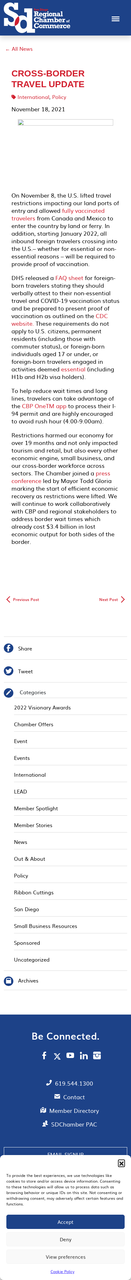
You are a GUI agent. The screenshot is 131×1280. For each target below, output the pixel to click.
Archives (28, 980)
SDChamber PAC (74, 1124)
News (20, 841)
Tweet (18, 671)
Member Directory (74, 1110)
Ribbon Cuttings (34, 892)
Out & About (29, 858)
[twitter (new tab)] (58, 1056)
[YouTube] (70, 1056)
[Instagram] (97, 1056)
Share (18, 649)
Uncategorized (32, 959)
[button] (121, 1163)
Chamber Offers (33, 724)
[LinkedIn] (84, 1056)
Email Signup (65, 1154)
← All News (19, 48)
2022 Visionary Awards (42, 707)
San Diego (26, 908)
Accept (65, 1221)
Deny (66, 1239)
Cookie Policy (62, 1271)
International (33, 97)
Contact (74, 1097)
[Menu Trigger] (115, 18)
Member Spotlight (36, 808)
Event (20, 740)
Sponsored (27, 942)
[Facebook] (44, 1056)
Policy (59, 97)
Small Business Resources (45, 925)
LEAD (20, 791)
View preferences (66, 1256)
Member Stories (33, 824)
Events (22, 757)
